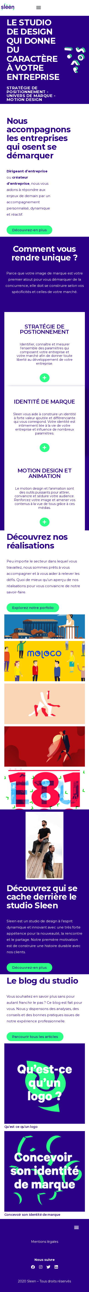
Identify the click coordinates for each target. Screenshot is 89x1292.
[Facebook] (33, 1267)
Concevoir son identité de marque (32, 1215)
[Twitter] (48, 1267)
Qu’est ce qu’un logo (21, 1127)
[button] (38, 7)
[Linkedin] (56, 1267)
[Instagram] (40, 1267)
